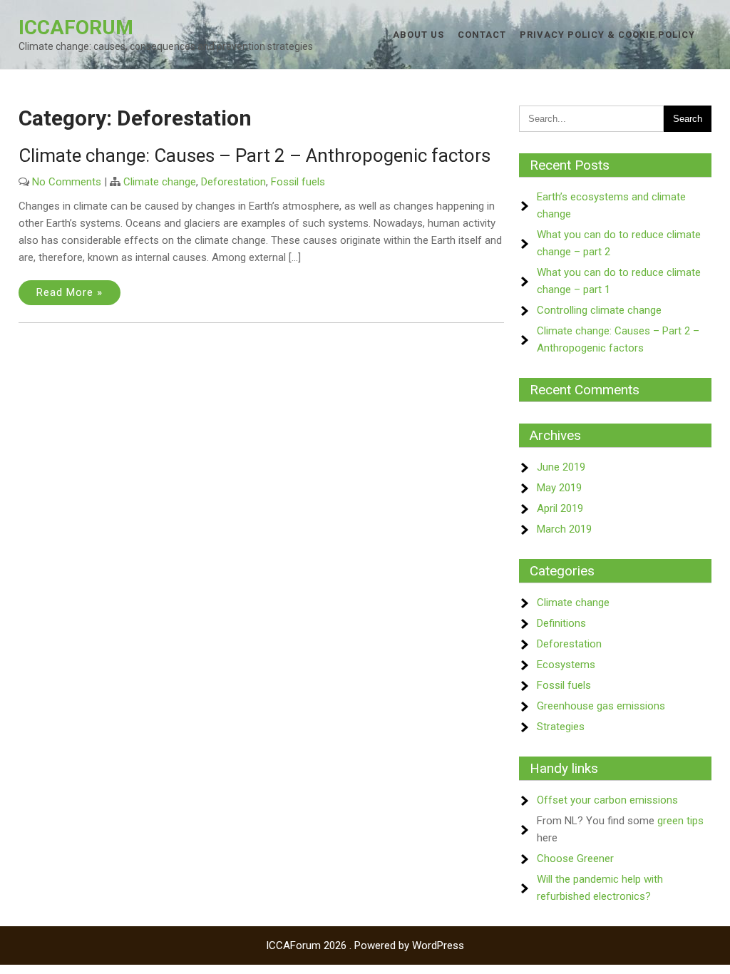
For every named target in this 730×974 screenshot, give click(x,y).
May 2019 (559, 487)
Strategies (561, 726)
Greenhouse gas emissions (601, 705)
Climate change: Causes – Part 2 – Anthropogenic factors (254, 155)
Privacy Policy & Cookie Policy (607, 34)
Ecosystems (566, 664)
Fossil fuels (298, 181)
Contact (482, 34)
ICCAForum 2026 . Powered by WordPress (365, 945)
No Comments (66, 181)
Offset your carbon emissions (607, 800)
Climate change (159, 181)
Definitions (561, 623)
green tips (680, 820)
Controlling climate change (599, 310)
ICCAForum (76, 27)
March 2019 (564, 529)
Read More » (69, 292)
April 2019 (560, 508)
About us (418, 34)
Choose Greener (575, 858)
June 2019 (561, 467)
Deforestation (233, 181)
